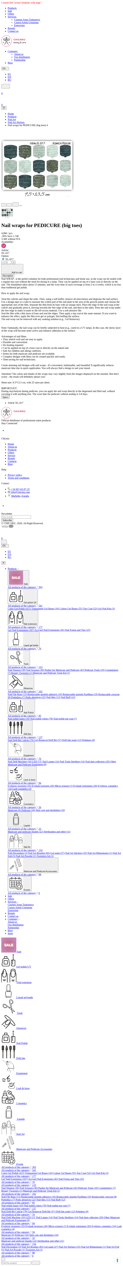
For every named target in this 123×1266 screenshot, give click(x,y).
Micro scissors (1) (64, 786)
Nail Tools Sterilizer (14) (72, 761)
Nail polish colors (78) (41, 718)
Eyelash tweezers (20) (43, 786)
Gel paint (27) (57, 853)
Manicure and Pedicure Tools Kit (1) (51, 673)
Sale (10, 896)
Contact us (13, 916)
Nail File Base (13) (18, 694)
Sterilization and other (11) (57, 831)
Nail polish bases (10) (19, 718)
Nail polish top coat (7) (65, 718)
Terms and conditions (18, 478)
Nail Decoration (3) (18, 853)
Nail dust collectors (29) (97, 761)
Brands (11, 458)
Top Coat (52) (90, 608)
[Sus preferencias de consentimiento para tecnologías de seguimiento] (117, 1260)
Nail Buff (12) (68, 697)
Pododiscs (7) (18, 697)
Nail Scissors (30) (35, 670)
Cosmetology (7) (107, 1188)
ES (9, 74)
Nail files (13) (53, 697)
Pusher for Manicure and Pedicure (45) (65, 670)
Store (10, 933)
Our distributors (22, 57)
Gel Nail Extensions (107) (21, 630)
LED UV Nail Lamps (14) (46, 761)
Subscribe (7, 520)
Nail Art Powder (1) (26, 856)
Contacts (12, 461)
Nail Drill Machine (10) (20, 761)
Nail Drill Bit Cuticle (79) (21, 740)
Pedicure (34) (28, 810)
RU (9, 80)
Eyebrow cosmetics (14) (104, 1226)
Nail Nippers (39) (17, 670)
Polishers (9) (88, 740)
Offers (11, 452)
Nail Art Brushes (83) (39, 853)
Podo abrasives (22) (36, 697)
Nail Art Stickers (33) (76, 853)
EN (9, 77)
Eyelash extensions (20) (85, 786)
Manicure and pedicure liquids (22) (26, 831)
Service (11, 455)
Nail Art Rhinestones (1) (100, 853)
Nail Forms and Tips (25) (77, 630)
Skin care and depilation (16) (50, 810)
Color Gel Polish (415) (19, 608)
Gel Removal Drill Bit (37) (48, 740)
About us (18, 54)
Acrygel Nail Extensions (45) (50, 630)
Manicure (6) (14, 810)
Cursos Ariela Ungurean (26, 22)
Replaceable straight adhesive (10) (45, 694)
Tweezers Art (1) (45, 856)
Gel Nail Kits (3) (106, 608)
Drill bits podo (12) (72, 740)
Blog (10, 464)
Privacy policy (15, 475)
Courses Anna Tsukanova (27, 19)
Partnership (19, 60)
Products (12, 449)
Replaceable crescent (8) (104, 1196)
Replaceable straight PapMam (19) (80, 694)
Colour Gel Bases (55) (71, 608)
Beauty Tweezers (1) (22, 673)
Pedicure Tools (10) (95, 670)
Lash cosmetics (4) (21, 788)
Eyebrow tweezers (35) (20, 786)
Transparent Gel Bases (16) (45, 608)
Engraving (19, 25)
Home (11, 444)
